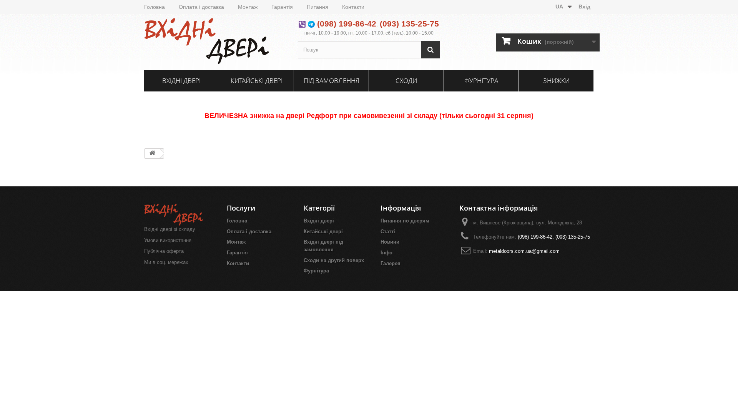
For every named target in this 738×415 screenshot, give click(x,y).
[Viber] (302, 23)
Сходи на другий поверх (334, 260)
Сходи (406, 80)
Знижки (556, 80)
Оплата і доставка (201, 7)
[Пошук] (430, 49)
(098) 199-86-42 (346, 23)
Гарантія (282, 7)
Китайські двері (257, 80)
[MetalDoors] (215, 41)
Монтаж (248, 7)
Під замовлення (331, 80)
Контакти (353, 7)
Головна (154, 7)
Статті (388, 231)
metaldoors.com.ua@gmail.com (524, 251)
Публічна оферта (164, 251)
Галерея (391, 263)
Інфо (386, 253)
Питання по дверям (405, 221)
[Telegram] (311, 23)
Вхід (584, 6)
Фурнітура (481, 80)
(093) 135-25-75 (409, 23)
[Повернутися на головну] (152, 153)
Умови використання (167, 240)
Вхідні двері (181, 80)
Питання (317, 7)
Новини (390, 242)
